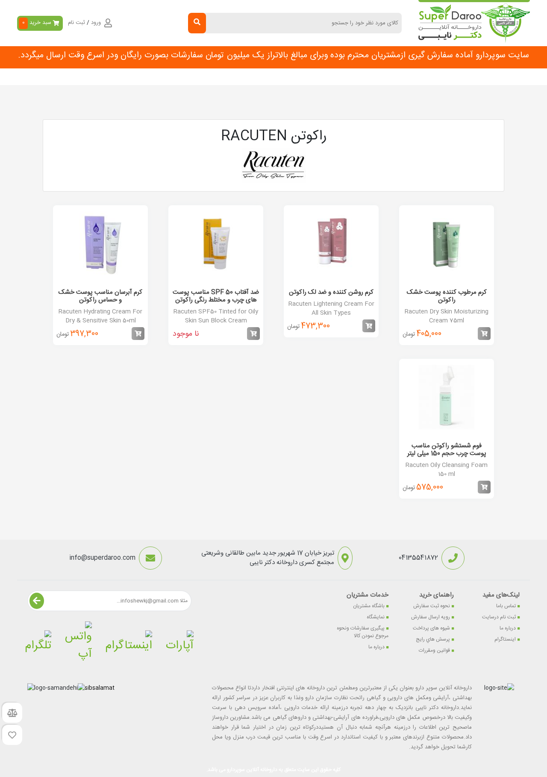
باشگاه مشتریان (369, 606)
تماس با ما (173, 76)
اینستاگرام (505, 639)
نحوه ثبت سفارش (94, 76)
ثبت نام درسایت (499, 617)
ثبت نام (76, 23)
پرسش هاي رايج (433, 639)
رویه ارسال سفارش (430, 617)
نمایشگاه (376, 617)
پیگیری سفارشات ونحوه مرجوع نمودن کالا (362, 632)
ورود (96, 23)
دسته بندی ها (379, 76)
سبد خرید (37, 22)
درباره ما (508, 628)
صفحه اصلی (423, 76)
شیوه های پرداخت (431, 628)
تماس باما (506, 606)
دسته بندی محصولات (481, 76)
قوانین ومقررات (434, 650)
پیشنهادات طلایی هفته (269, 76)
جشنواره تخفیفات (329, 76)
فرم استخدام (213, 76)
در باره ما (138, 76)
